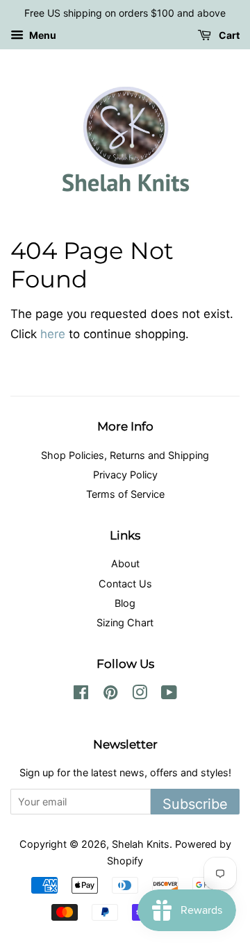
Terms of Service (125, 494)
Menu (41, 35)
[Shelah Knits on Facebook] (81, 695)
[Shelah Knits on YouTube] (169, 695)
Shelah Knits (140, 844)
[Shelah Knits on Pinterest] (110, 695)
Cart (228, 35)
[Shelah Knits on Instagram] (139, 695)
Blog (125, 603)
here (52, 334)
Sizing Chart (125, 622)
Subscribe (195, 804)
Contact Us (125, 583)
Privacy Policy (125, 474)
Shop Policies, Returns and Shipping (125, 455)
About (125, 563)
